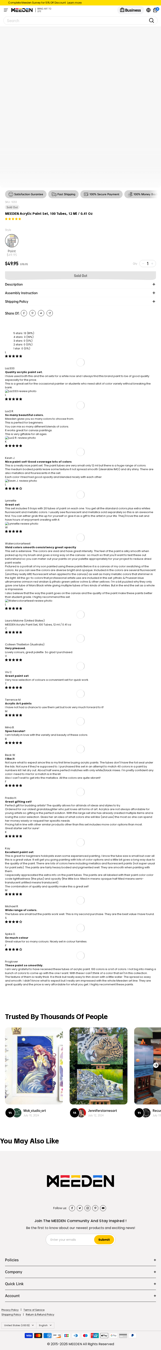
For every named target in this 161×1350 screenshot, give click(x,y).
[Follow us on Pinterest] (95, 1208)
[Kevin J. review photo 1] (21, 481)
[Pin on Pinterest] (32, 313)
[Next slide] (155, 1065)
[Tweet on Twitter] (41, 313)
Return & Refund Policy (40, 1314)
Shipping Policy (11, 1314)
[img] (13, 356)
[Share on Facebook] (24, 313)
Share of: (12, 313)
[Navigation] (5, 10)
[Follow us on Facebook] (72, 1208)
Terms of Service (33, 1310)
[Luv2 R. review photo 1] (20, 438)
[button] (13, 219)
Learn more (74, 2)
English (43, 1325)
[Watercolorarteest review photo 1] (28, 601)
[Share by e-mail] (50, 313)
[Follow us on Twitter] (80, 1208)
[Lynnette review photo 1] (21, 524)
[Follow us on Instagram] (87, 1208)
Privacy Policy (10, 1310)
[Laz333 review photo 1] (20, 391)
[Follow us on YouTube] (103, 1208)
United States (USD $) (17, 1325)
